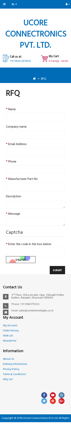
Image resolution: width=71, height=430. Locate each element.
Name (12, 109)
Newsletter (9, 341)
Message (14, 213)
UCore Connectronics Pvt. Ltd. (36, 34)
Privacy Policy (11, 369)
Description (13, 196)
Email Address (17, 144)
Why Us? (8, 379)
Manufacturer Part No (23, 179)
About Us (8, 359)
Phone (12, 161)
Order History (11, 330)
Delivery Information (15, 364)
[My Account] (68, 4)
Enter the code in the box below (29, 244)
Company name (16, 126)
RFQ (43, 78)
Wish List (8, 336)
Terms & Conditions (14, 374)
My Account (10, 325)
